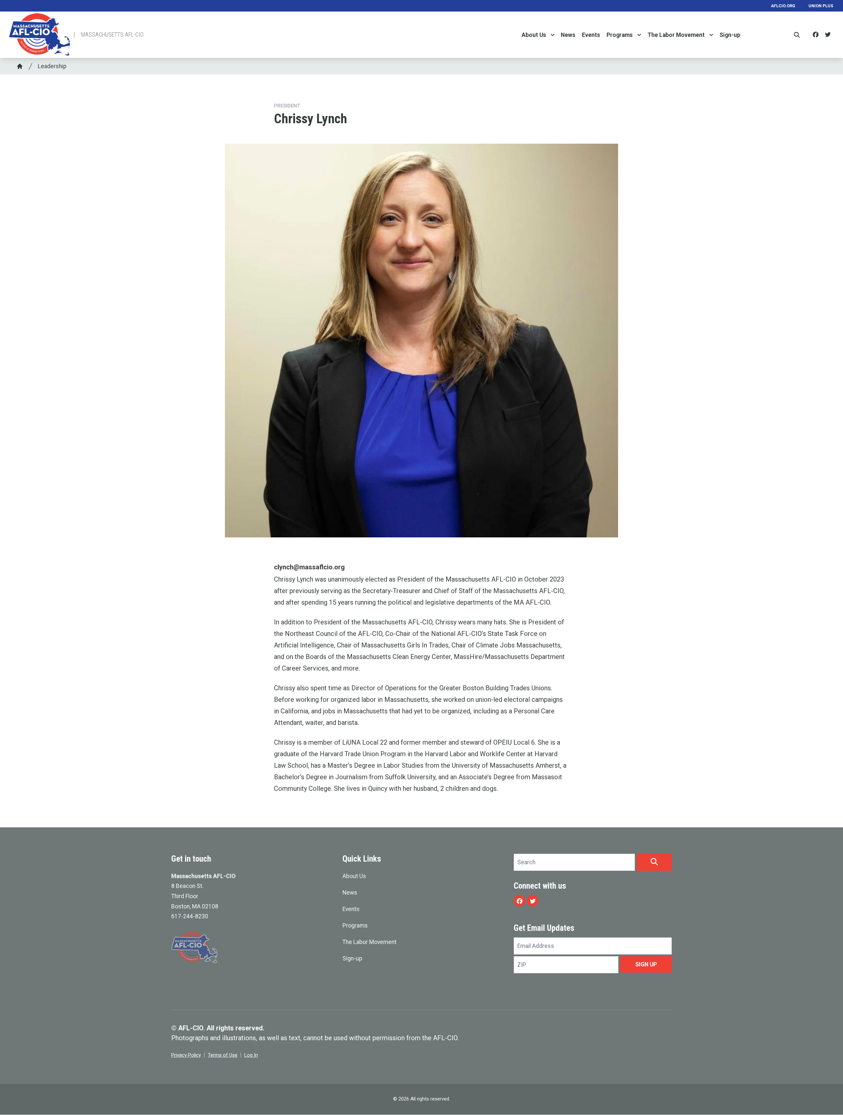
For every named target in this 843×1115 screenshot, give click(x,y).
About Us (534, 35)
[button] (654, 862)
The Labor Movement (676, 35)
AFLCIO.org (783, 5)
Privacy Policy (186, 1055)
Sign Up (646, 964)
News (568, 35)
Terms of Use (222, 1055)
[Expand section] (552, 35)
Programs (620, 35)
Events (591, 35)
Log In (251, 1055)
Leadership (52, 66)
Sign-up (730, 35)
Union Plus (820, 5)
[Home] (19, 66)
